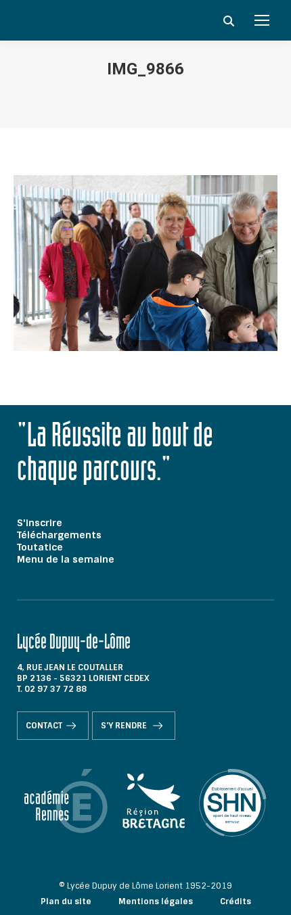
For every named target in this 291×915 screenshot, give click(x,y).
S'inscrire (39, 523)
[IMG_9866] (145, 263)
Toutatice (40, 547)
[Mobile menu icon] (262, 20)
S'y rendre (125, 725)
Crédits (235, 901)
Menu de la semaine (65, 559)
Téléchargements (59, 535)
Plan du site (66, 901)
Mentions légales (155, 901)
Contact (44, 725)
